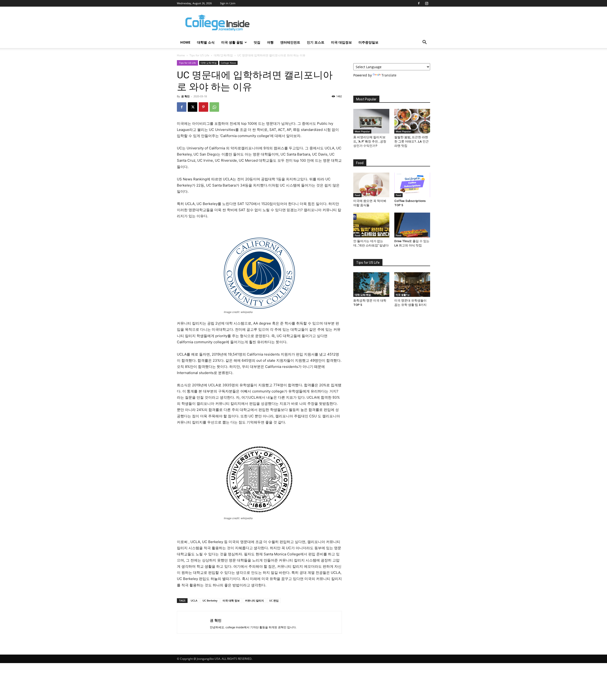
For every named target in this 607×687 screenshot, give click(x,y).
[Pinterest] (203, 107)
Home (181, 55)
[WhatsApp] (214, 107)
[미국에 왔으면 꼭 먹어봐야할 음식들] (371, 185)
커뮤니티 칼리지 (254, 600)
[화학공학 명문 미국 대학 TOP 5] (371, 284)
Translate (389, 75)
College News (228, 62)
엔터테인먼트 (290, 42)
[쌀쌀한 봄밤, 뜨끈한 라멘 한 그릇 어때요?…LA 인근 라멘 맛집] (412, 121)
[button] (424, 42)
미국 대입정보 (341, 42)
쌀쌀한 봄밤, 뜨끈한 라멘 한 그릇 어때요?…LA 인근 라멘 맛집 (411, 141)
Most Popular (362, 131)
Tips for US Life (199, 55)
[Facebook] (418, 3)
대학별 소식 (206, 42)
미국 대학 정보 (231, 600)
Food (357, 195)
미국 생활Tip (402, 294)
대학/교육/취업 (223, 55)
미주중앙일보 (368, 42)
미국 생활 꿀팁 (232, 42)
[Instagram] (426, 3)
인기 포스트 (315, 42)
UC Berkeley (209, 600)
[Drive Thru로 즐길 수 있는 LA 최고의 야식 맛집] (412, 225)
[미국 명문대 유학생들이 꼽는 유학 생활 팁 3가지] (412, 284)
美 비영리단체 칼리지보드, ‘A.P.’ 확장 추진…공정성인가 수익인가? (369, 141)
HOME (185, 42)
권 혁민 (185, 96)
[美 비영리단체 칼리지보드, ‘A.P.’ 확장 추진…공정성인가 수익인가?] (371, 121)
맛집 (257, 42)
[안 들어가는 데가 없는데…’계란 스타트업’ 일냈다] (371, 225)
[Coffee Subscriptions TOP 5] (412, 185)
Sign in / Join (227, 3)
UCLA (194, 600)
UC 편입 (274, 600)
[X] (192, 107)
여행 (270, 42)
